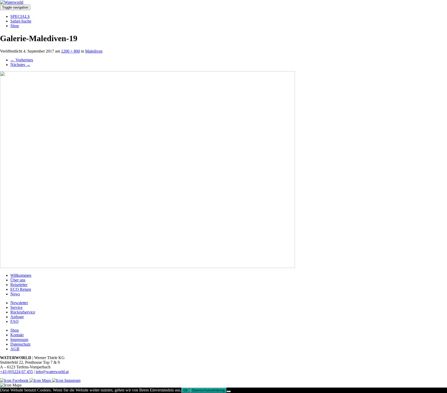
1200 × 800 (70, 51)
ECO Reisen (20, 289)
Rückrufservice (22, 312)
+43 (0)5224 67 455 (16, 371)
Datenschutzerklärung (208, 390)
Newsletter (19, 303)
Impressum (19, 339)
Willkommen (20, 275)
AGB (14, 349)
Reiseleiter (18, 284)
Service (16, 307)
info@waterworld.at (52, 371)
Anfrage (17, 317)
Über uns (17, 280)
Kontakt (17, 335)
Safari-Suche (20, 21)
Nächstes (20, 64)
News (15, 294)
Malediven (93, 51)
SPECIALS (20, 16)
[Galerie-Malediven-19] (147, 266)
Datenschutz (20, 344)
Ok (185, 390)
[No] (229, 391)
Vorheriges (21, 60)
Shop (14, 26)
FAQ (14, 321)
